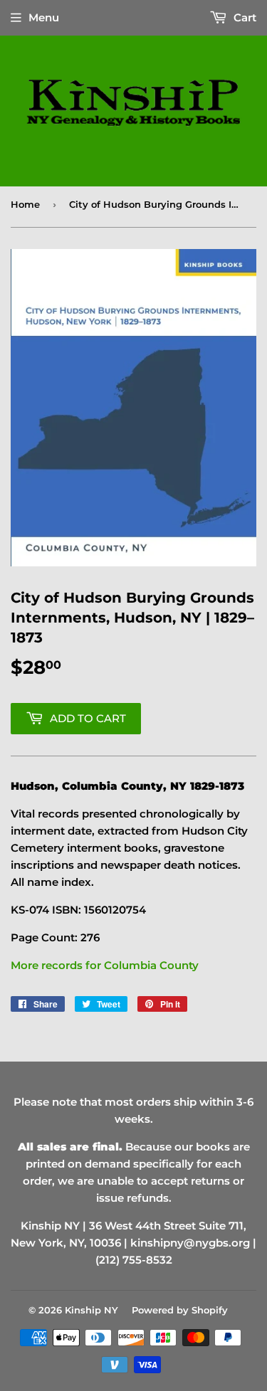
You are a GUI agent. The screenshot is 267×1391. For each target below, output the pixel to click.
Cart (243, 17)
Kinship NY (91, 1310)
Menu (43, 17)
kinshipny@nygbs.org (190, 1242)
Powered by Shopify (180, 1310)
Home (25, 204)
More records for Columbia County (105, 965)
